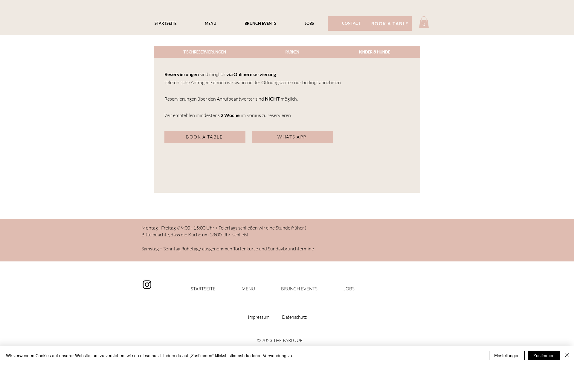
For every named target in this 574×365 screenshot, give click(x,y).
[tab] (205, 52)
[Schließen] (566, 355)
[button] (424, 22)
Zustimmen (544, 355)
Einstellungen (507, 355)
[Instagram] (147, 284)
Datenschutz (294, 317)
